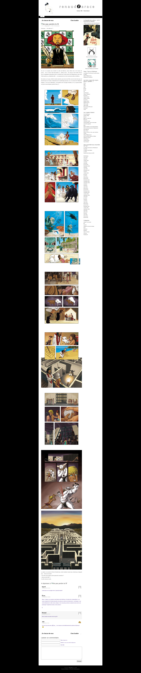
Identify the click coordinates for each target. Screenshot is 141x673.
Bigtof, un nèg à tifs (87, 118)
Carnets (85, 224)
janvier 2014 (86, 178)
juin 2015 (85, 174)
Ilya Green (85, 95)
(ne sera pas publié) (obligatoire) (68, 642)
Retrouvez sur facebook (91, 56)
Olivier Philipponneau (88, 75)
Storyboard (86, 234)
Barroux (85, 116)
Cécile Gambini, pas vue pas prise (90, 122)
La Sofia (85, 151)
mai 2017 (85, 171)
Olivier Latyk (86, 103)
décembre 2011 (86, 206)
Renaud (44, 612)
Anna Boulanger (87, 114)
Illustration (85, 229)
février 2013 (86, 188)
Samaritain (86, 108)
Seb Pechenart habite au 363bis (90, 136)
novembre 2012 (87, 192)
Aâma (85, 83)
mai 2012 (85, 199)
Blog (42, 16)
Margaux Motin (86, 101)
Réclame (85, 230)
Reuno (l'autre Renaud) (88, 106)
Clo (84, 91)
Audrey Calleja (86, 115)
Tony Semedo (86, 141)
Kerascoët (85, 99)
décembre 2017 (87, 170)
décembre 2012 (87, 191)
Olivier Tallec (86, 105)
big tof (44, 586)
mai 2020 (85, 161)
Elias (84, 125)
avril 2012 (85, 200)
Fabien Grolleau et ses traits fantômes (91, 126)
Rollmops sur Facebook (88, 77)
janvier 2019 (86, 164)
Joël (43, 621)
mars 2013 (86, 186)
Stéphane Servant (87, 137)
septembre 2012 (87, 195)
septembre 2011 (87, 209)
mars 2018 (86, 168)
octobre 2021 (86, 160)
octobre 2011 (86, 207)
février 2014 (86, 177)
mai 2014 (85, 175)
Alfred (85, 85)
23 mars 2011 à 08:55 (46, 596)
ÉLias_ (44, 595)
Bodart (85, 88)
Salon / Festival (86, 231)
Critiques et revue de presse (89, 226)
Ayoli (84, 87)
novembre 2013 (87, 181)
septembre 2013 (87, 182)
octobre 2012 (86, 193)
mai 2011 (85, 213)
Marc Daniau (86, 130)
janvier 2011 (86, 217)
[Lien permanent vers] (50, 24)
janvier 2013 (86, 189)
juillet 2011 (86, 211)
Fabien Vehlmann (87, 94)
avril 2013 (85, 185)
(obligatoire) (64, 640)
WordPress (71, 667)
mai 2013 (85, 184)
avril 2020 (85, 163)
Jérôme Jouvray (87, 98)
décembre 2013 (87, 179)
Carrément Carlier (87, 121)
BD (52, 25)
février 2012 (86, 203)
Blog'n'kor (85, 119)
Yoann (85, 109)
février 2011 (86, 216)
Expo (85, 227)
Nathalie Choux (86, 102)
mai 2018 (85, 167)
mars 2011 (85, 214)
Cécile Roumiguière (87, 123)
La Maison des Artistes (88, 150)
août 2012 (85, 196)
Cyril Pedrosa (86, 92)
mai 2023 (85, 159)
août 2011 (85, 210)
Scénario (85, 233)
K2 (76, 667)
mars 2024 (86, 157)
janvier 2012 (86, 204)
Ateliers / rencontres (87, 222)
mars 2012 (86, 202)
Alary (84, 84)
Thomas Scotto (86, 140)
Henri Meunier (86, 129)
